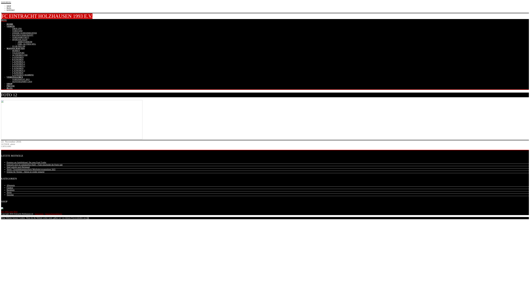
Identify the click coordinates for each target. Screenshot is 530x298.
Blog (9, 8)
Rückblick (10, 190)
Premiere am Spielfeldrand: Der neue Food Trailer (26, 162)
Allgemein (11, 185)
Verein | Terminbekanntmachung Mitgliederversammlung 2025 (31, 169)
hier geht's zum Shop (9, 212)
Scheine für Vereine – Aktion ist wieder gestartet (25, 172)
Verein (9, 192)
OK (87, 218)
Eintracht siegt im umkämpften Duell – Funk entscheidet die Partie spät (35, 165)
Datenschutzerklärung (53, 214)
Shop (9, 6)
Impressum (39, 214)
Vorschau (10, 195)
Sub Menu (6, 2)
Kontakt (11, 10)
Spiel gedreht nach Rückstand (18, 167)
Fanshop (10, 188)
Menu (4, 20)
